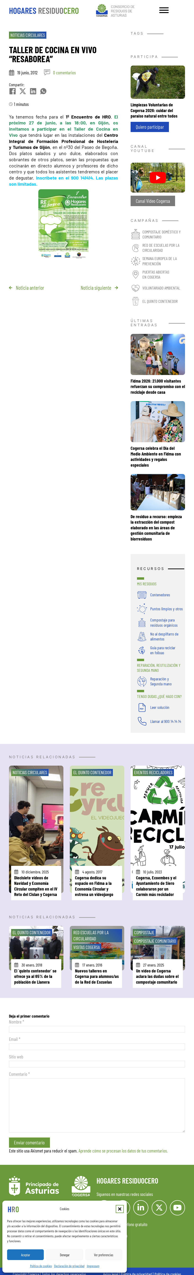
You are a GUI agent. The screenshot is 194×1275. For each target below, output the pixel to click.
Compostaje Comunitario (155, 941)
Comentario (19, 1074)
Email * (14, 1039)
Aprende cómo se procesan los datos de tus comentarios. (123, 1150)
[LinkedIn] (33, 91)
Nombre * (16, 1021)
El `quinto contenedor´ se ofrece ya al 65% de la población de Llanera (35, 976)
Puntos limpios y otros (166, 608)
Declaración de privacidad (69, 1266)
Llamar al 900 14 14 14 (165, 721)
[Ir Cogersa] (116, 9)
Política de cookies (41, 1266)
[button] (119, 1209)
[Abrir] (164, 10)
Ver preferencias (103, 1255)
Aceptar (25, 1255)
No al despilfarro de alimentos (164, 636)
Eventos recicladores (153, 772)
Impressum (93, 1266)
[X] (22, 91)
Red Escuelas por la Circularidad (91, 935)
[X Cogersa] (159, 1208)
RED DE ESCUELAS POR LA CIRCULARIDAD (160, 247)
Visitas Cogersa (86, 947)
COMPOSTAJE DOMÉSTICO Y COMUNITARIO (161, 234)
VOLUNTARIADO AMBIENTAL (161, 287)
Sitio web (16, 1056)
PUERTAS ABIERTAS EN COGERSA (155, 274)
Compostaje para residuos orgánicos (164, 622)
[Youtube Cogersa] (177, 1208)
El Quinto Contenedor (92, 772)
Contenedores (160, 594)
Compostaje (144, 932)
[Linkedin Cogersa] (141, 1208)
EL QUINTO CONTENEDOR (160, 301)
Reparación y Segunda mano (161, 681)
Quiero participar (150, 127)
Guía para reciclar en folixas (162, 650)
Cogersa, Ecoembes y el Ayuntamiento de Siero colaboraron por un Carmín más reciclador (156, 886)
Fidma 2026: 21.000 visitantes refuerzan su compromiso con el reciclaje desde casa (158, 386)
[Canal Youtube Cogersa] (158, 177)
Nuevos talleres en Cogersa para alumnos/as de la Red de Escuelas (97, 976)
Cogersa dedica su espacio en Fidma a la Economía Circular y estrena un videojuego (94, 886)
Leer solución (159, 707)
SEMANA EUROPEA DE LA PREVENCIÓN (159, 261)
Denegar (65, 1255)
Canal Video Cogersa (153, 201)
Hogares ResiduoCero (127, 1180)
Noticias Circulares (27, 35)
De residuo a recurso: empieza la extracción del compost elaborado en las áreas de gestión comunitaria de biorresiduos (156, 527)
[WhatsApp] (43, 91)
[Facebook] (12, 91)
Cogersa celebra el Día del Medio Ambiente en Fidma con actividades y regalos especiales (156, 456)
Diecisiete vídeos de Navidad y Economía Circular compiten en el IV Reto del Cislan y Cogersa (35, 886)
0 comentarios (64, 72)
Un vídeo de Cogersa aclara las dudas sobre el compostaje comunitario (157, 976)
